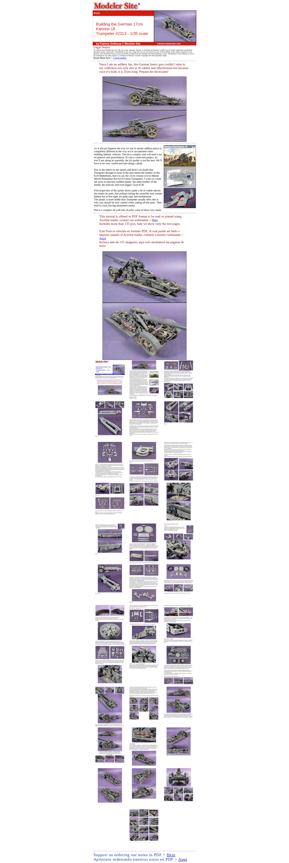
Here (155, 220)
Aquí (102, 238)
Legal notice (119, 57)
